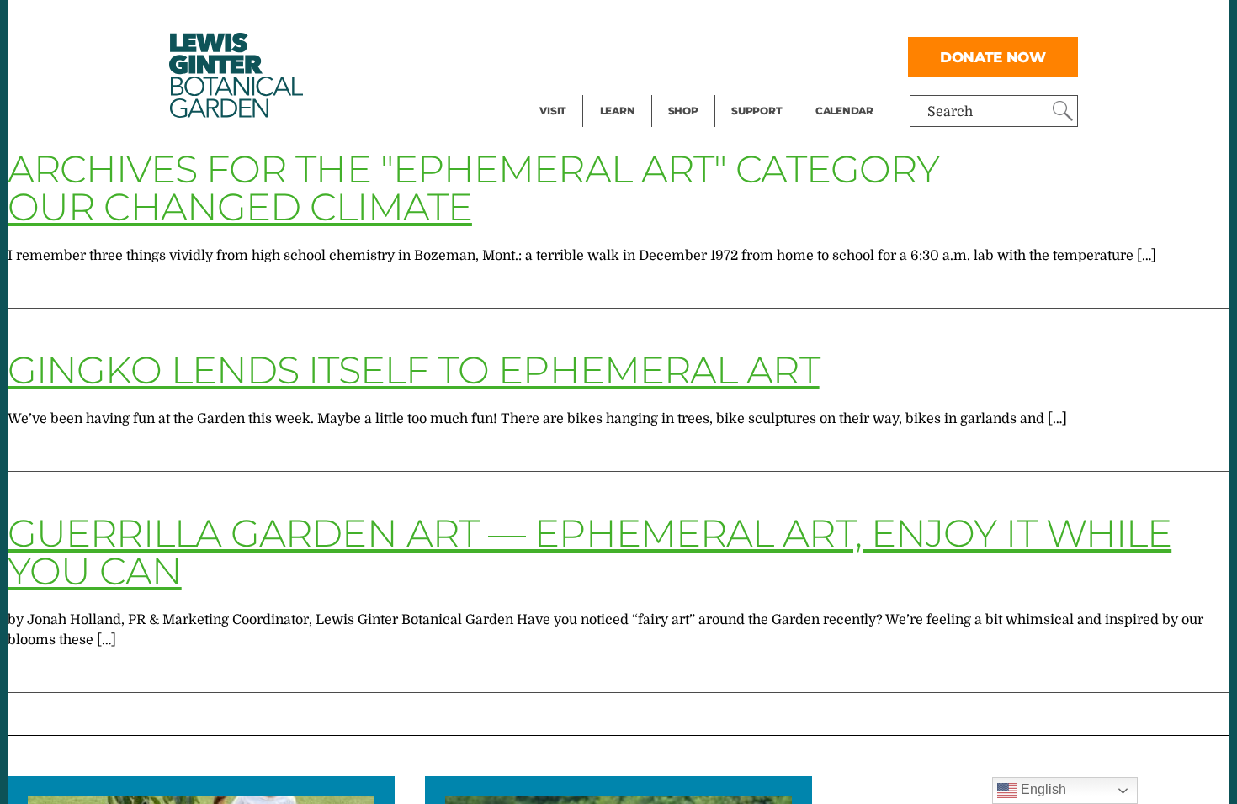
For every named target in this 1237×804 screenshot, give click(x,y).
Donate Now (993, 57)
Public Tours (640, 21)
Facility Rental (585, 21)
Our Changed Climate (240, 206)
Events (561, 55)
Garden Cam (640, 55)
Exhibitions (576, 89)
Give (745, 55)
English (1041, 789)
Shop (683, 110)
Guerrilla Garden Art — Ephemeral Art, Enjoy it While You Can (589, 552)
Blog (613, 89)
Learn (617, 110)
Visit (552, 110)
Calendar (844, 110)
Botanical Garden (234, 75)
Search (950, 111)
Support (756, 110)
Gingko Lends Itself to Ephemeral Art (414, 369)
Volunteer (761, 89)
